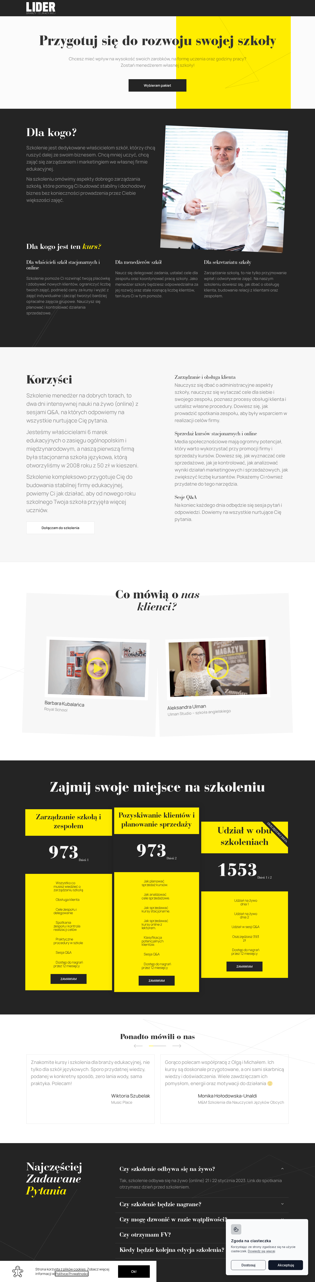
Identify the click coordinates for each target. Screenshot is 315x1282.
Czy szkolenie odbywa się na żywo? (167, 1170)
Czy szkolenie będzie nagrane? (161, 1205)
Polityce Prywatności (71, 1273)
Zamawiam (68, 979)
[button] (138, 1046)
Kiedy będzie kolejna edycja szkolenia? (172, 1251)
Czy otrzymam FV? (145, 1235)
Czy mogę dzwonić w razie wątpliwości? (174, 1220)
